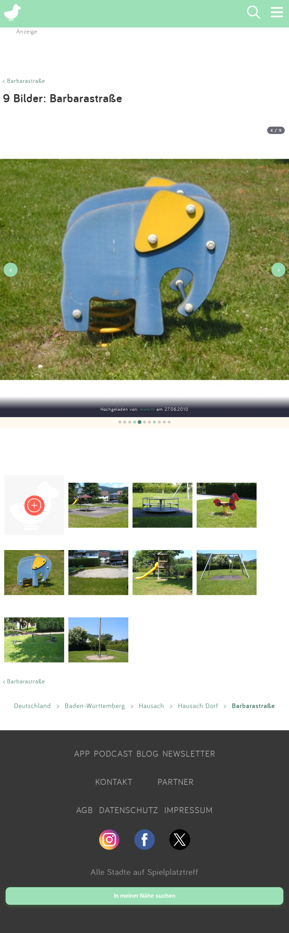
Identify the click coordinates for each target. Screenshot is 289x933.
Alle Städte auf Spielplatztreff (144, 871)
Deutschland (32, 705)
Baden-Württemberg (95, 705)
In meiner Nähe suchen (145, 896)
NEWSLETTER (188, 753)
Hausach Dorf (198, 705)
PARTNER (176, 781)
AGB (84, 810)
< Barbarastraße (24, 80)
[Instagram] (109, 847)
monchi (148, 409)
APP (82, 753)
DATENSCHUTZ (128, 810)
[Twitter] (179, 847)
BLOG (147, 753)
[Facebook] (144, 847)
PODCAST (113, 753)
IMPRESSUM (188, 810)
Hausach (151, 705)
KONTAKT (114, 781)
